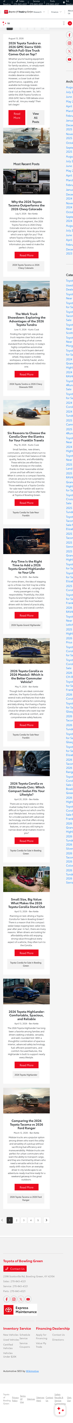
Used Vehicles (11, 1339)
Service (25, 1328)
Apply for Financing (41, 1336)
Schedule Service (25, 1336)
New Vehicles (11, 1334)
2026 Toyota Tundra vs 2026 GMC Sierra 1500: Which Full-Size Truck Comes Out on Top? (24, 48)
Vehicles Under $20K (9, 1354)
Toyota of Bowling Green (7, 1399)
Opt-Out (69, 1399)
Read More (17, 115)
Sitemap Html (40, 1399)
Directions (58, 1339)
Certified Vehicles (8, 1346)
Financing (44, 1328)
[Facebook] (69, 34)
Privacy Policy (15, 1399)
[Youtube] (69, 59)
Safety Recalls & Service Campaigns (60, 1399)
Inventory (11, 1328)
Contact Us (17, 1268)
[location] (64, 2)
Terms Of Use (23, 1398)
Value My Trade (41, 1344)
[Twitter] (69, 51)
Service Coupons (25, 1344)
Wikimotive (32, 1371)
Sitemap (31, 1398)
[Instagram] (69, 43)
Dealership (61, 1328)
